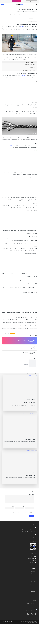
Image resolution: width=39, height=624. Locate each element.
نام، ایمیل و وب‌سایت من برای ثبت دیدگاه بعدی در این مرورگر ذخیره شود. (23, 512)
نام (33, 506)
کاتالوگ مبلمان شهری (33, 593)
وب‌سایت (13, 506)
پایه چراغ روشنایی (33, 578)
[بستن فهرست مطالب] (4, 62)
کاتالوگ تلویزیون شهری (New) (32, 589)
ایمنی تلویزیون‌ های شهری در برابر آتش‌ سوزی (30, 603)
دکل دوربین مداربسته (33, 571)
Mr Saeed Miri (33, 622)
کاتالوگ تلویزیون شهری (32, 591)
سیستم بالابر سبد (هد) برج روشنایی (31, 605)
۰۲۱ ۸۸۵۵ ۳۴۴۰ (33, 563)
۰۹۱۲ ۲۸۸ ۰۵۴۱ (30, 558)
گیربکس (10, 145)
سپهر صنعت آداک (31, 18)
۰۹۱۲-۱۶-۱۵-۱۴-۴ (28, 560)
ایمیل (23, 506)
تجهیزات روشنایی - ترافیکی (28, 11)
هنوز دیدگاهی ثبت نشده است (7, 14)
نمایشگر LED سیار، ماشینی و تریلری (23, 361)
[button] (2, 4)
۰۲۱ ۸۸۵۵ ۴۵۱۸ (23, 562)
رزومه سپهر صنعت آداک (32, 584)
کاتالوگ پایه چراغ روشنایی (32, 595)
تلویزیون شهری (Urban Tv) (32, 573)
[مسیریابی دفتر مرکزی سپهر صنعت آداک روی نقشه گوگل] (33, 550)
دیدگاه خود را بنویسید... (30, 494)
